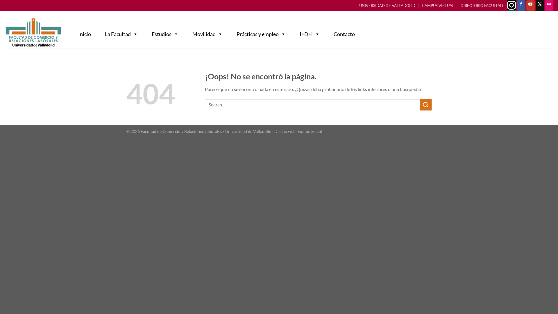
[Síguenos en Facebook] (521, 5)
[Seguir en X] (540, 5)
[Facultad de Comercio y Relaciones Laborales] (33, 32)
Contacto (344, 34)
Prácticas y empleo (258, 34)
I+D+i (306, 34)
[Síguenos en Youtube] (530, 5)
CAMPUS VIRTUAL (438, 5)
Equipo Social (310, 131)
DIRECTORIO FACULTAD (482, 5)
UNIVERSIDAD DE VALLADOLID (387, 5)
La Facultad (118, 34)
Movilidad (204, 34)
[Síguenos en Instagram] (511, 5)
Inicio (84, 34)
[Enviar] (426, 104)
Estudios (161, 34)
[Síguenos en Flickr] (549, 5)
